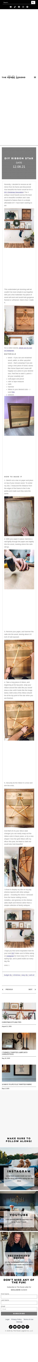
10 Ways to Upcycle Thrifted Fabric (17, 1084)
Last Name (5, 1300)
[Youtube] (11, 7)
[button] (35, 77)
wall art (31, 975)
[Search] (33, 2)
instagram (19, 1171)
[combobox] (17, 2)
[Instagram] (23, 7)
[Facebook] (19, 7)
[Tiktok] (15, 7)
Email (3, 1306)
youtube (19, 1215)
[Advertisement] (19, 268)
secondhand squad (19, 1257)
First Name (5, 1294)
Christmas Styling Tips (11, 1022)
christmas (16, 975)
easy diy (25, 975)
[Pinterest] (27, 7)
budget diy (8, 975)
